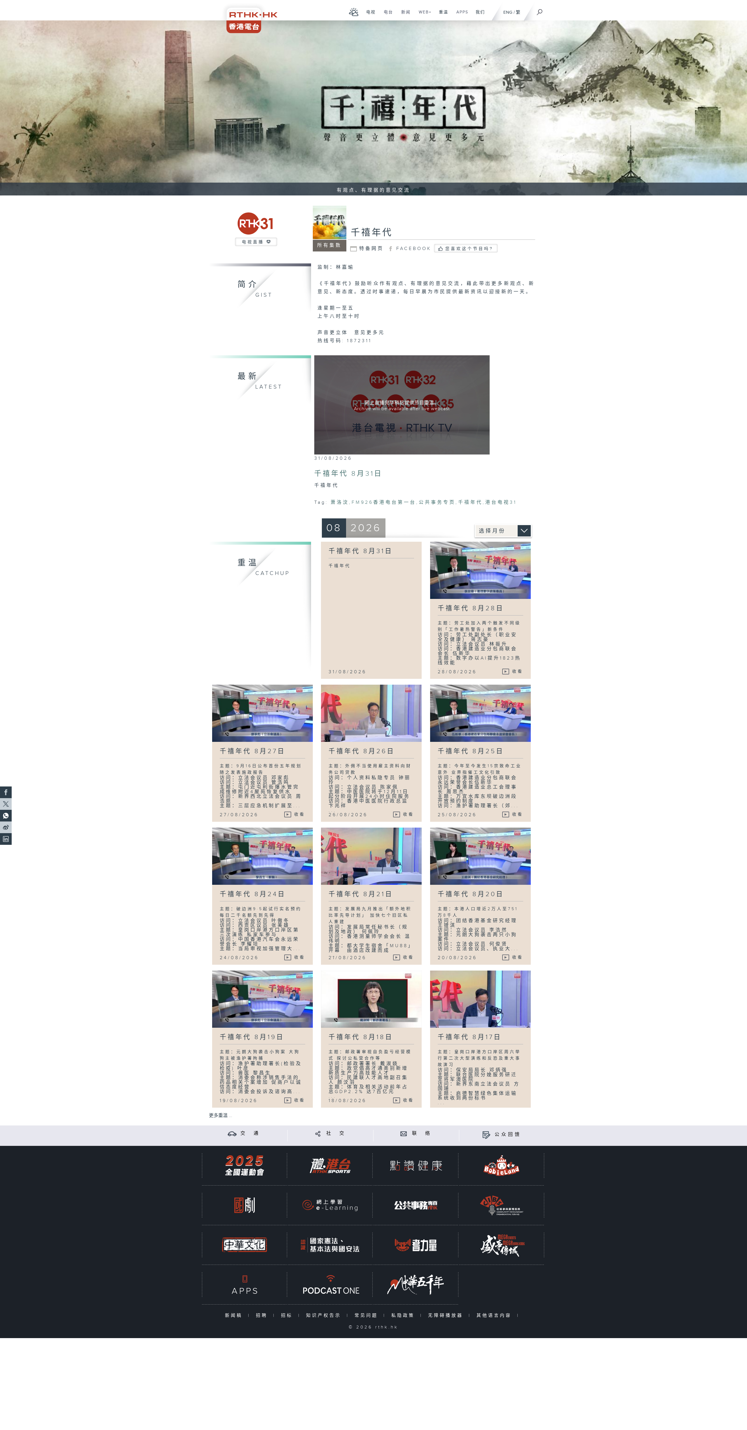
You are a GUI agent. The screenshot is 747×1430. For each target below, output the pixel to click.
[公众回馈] (486, 1134)
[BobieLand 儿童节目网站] (502, 1165)
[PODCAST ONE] (330, 1284)
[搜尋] (539, 10)
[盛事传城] (502, 1245)
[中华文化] (245, 1245)
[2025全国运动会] (245, 1165)
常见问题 (368, 1315)
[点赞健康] (416, 1165)
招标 (288, 1315)
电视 (369, 15)
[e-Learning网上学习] (330, 1205)
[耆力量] (416, 1245)
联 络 (422, 1133)
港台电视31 (501, 502)
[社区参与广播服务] (502, 1205)
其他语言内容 (495, 1315)
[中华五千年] (416, 1284)
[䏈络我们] (404, 1133)
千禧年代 (372, 233)
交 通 (250, 1133)
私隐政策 (404, 1315)
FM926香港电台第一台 (384, 502)
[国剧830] (245, 1205)
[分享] (318, 1133)
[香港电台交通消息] (232, 1133)
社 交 (336, 1133)
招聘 (263, 1315)
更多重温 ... (220, 1115)
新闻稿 (235, 1315)
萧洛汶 (340, 502)
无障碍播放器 (447, 1315)
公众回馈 (508, 1134)
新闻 (404, 15)
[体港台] (330, 1165)
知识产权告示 (325, 1315)
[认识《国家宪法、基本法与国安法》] (330, 1245)
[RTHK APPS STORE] (245, 1284)
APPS (460, 15)
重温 (441, 15)
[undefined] (354, 11)
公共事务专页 (437, 502)
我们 (478, 15)
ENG (507, 12)
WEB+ (423, 15)
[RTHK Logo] (248, 16)
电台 (386, 15)
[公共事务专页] (416, 1205)
